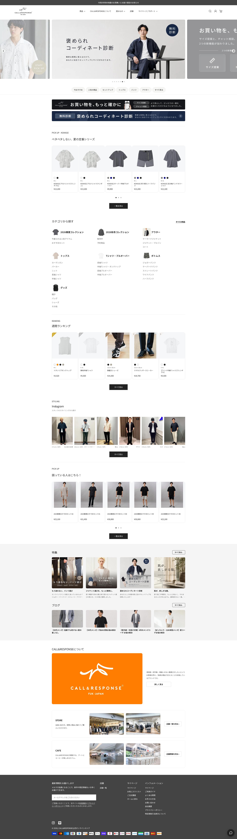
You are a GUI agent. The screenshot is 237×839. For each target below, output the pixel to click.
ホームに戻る (132, 799)
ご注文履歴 (131, 795)
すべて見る (159, 90)
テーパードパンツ (150, 266)
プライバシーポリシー (153, 810)
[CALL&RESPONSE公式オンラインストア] (23, 11)
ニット (54, 270)
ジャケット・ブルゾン (152, 243)
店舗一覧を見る (172, 724)
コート (145, 246)
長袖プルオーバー (104, 270)
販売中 (100, 238)
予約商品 (101, 243)
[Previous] (46, 161)
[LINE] (60, 822)
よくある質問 (150, 795)
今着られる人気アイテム (62, 238)
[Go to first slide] (233, 51)
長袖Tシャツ (102, 262)
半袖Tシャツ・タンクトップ (109, 266)
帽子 (54, 294)
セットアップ (108, 90)
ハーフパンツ (148, 278)
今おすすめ (78, 90)
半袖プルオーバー (104, 274)
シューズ (55, 302)
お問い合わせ (150, 802)
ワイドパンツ (148, 274)
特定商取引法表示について (155, 813)
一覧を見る (118, 206)
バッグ (54, 298)
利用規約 (82, 803)
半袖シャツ (56, 278)
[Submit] (93, 797)
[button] (221, 11)
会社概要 (148, 806)
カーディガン (57, 262)
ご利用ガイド (150, 791)
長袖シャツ (56, 274)
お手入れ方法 (150, 799)
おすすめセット (58, 243)
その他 (54, 306)
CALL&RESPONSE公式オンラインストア (74, 828)
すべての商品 (180, 222)
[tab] (112, 81)
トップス (122, 90)
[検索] (210, 11)
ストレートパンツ (150, 270)
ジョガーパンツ (149, 262)
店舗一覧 (103, 788)
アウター (145, 90)
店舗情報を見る (172, 754)
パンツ (134, 90)
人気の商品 (92, 90)
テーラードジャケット (152, 238)
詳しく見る (158, 684)
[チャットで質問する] (231, 833)
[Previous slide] (3, 51)
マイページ (131, 788)
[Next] (191, 161)
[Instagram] (53, 822)
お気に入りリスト (134, 791)
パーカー (55, 266)
